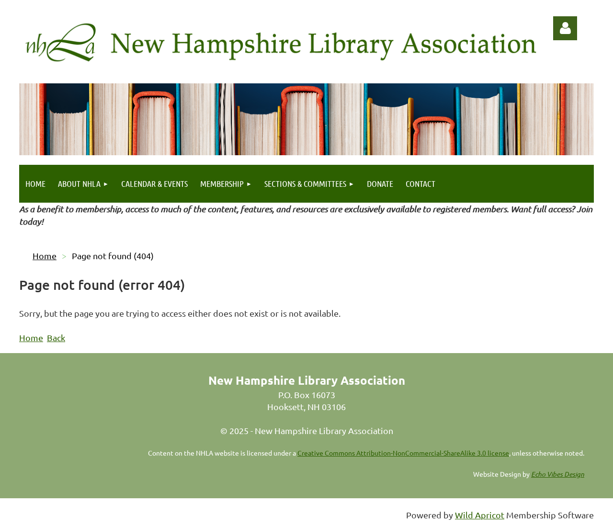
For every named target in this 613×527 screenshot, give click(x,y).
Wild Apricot (479, 515)
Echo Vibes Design (557, 474)
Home (45, 256)
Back (56, 337)
